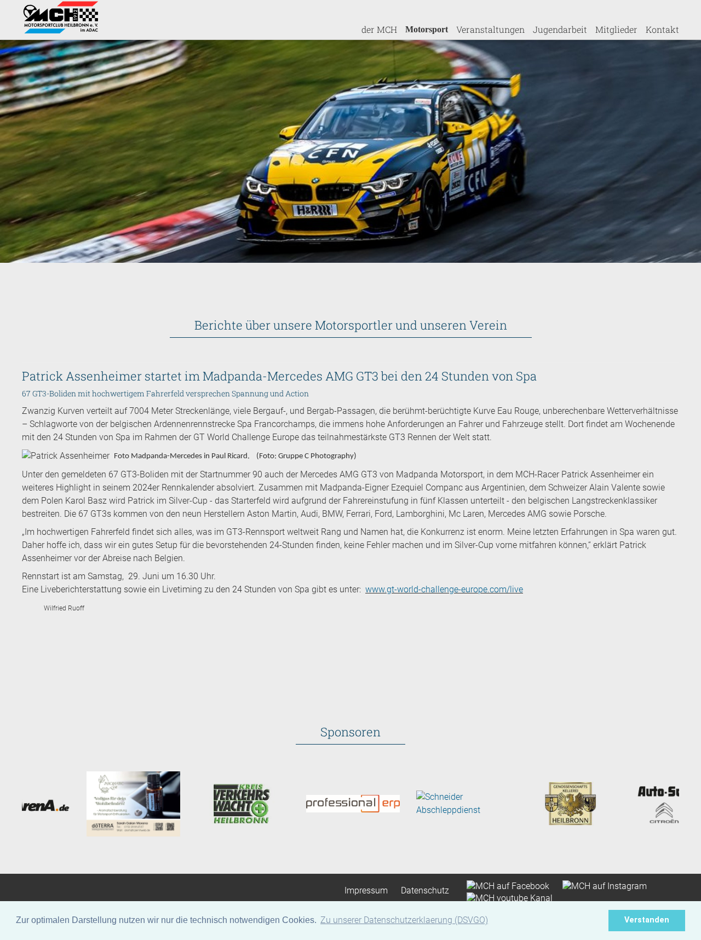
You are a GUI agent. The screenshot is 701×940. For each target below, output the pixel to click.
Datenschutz (425, 890)
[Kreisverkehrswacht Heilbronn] (203, 803)
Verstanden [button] (646, 920)
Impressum (366, 890)
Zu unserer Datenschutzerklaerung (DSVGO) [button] (404, 920)
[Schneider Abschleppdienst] (423, 803)
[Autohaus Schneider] (643, 803)
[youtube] (504, 897)
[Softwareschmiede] (313, 803)
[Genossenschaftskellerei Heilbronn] (533, 803)
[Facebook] (503, 885)
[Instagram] (599, 885)
